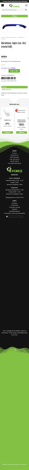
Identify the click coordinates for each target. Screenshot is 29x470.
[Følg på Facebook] (1, 350)
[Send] (26, 9)
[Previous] (1, 121)
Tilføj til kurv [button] (7, 132)
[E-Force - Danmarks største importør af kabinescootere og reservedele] (14, 5)
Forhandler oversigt (14, 207)
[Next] (28, 121)
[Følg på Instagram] (5, 350)
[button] (2, 5)
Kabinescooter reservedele (10, 37)
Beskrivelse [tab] (4, 87)
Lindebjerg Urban (21, 37)
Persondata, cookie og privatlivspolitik (14, 213)
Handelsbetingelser (14, 211)
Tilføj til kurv (14, 71)
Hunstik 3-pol (7, 120)
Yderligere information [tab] (6, 89)
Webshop (14, 203)
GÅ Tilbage (14, 16)
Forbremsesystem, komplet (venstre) (21, 120)
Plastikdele (3, 38)
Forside (2, 37)
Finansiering (14, 205)
